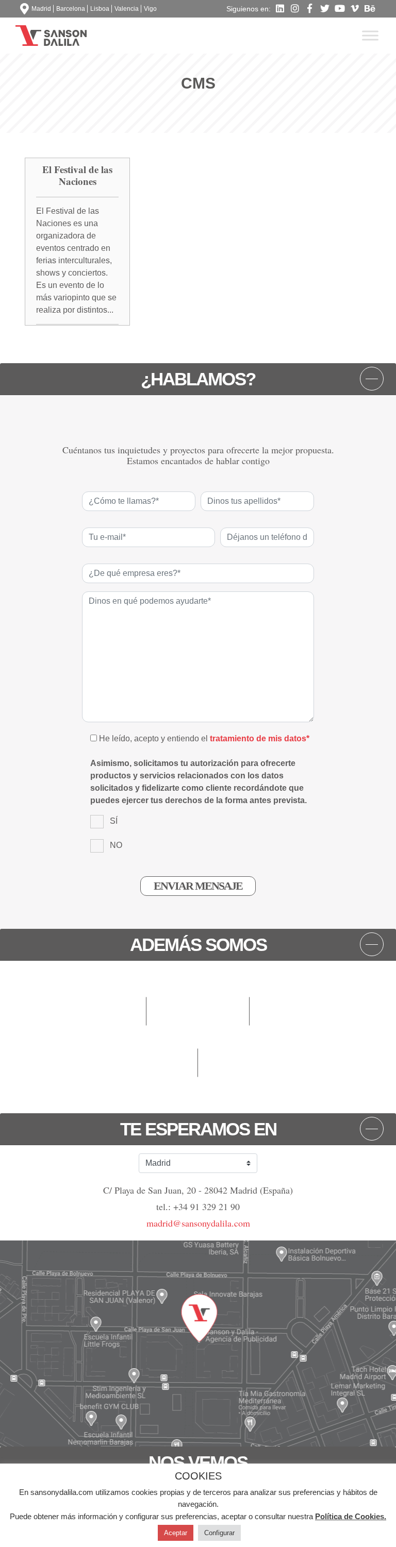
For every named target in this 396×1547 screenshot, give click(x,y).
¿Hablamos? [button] (198, 378)
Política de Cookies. (350, 1516)
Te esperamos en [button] (198, 1128)
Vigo (150, 8)
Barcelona (70, 8)
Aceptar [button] (175, 1533)
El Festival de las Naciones (77, 175)
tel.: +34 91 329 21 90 (198, 1206)
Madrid (41, 8)
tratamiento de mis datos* (259, 738)
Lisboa (99, 8)
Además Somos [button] (198, 944)
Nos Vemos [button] (198, 1462)
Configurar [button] (219, 1533)
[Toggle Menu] (370, 35)
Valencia (126, 8)
